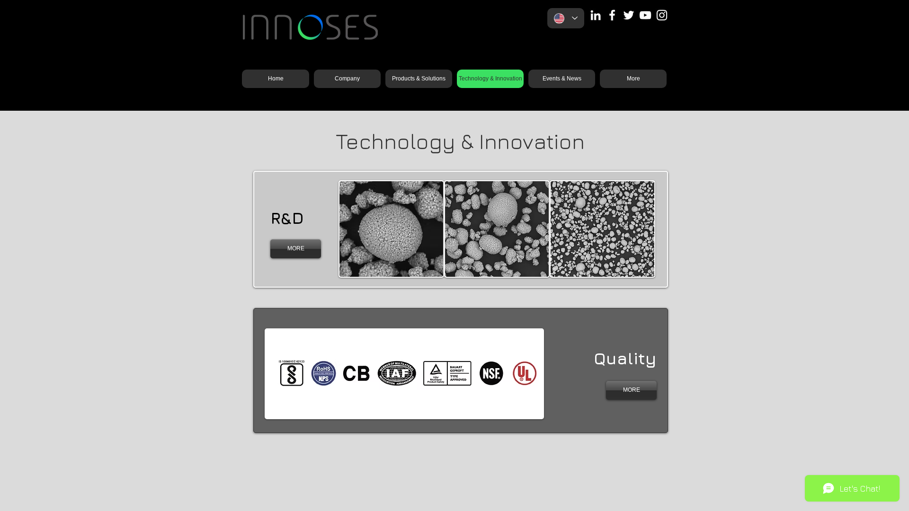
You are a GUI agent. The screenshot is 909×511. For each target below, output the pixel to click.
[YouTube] (645, 15)
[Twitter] (629, 15)
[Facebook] (612, 15)
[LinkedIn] (595, 15)
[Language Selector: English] (565, 18)
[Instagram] (662, 15)
